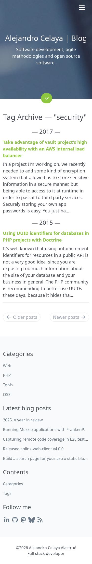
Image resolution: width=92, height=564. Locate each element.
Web (7, 365)
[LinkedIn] (6, 520)
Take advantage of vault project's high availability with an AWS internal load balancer (45, 148)
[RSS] (40, 520)
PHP (7, 375)
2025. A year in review (23, 420)
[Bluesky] (31, 520)
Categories (13, 484)
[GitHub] (15, 520)
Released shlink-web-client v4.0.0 (33, 448)
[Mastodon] (23, 520)
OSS (7, 394)
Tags (7, 493)
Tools (8, 385)
